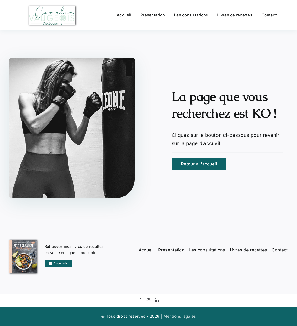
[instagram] (148, 300)
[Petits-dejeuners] (23, 241)
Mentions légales (179, 316)
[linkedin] (157, 300)
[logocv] (52, 7)
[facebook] (140, 300)
